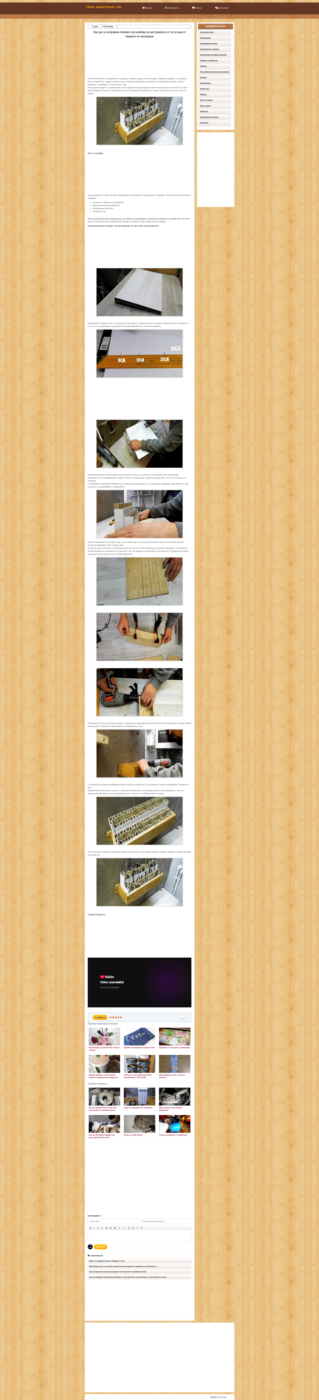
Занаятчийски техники (209, 117)
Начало (148, 8)
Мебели (203, 94)
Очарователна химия (208, 43)
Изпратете (100, 1247)
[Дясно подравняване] (115, 1228)
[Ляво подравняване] (107, 1228)
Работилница (205, 83)
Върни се (101, 1017)
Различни (204, 111)
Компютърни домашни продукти (213, 55)
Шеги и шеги (205, 106)
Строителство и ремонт (209, 49)
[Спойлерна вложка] (141, 1228)
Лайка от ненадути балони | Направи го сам (107, 1261)
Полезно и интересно (209, 60)
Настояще (204, 123)
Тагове (198, 8)
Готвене (203, 77)
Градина (203, 66)
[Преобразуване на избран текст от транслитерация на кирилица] (137, 1228)
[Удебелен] (90, 1228)
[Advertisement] (140, 56)
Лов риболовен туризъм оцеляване (214, 72)
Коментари (223, 8)
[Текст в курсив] (94, 1228)
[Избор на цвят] (124, 1228)
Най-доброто (172, 8)
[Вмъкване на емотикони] (120, 1228)
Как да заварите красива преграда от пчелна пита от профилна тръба (117, 1272)
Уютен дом (204, 89)
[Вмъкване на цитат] (133, 1228)
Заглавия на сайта (215, 26)
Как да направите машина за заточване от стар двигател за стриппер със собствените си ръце (127, 1277)
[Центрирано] (111, 1228)
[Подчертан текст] (98, 1228)
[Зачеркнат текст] (102, 1228)
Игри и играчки (206, 100)
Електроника (205, 38)
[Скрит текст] (129, 1228)
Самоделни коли (207, 32)
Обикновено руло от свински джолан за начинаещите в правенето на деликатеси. (123, 1266)
